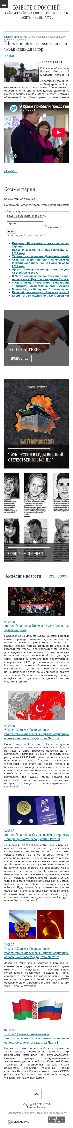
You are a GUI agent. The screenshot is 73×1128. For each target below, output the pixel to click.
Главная (8, 36)
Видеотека (21, 36)
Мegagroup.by (58, 1112)
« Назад (9, 55)
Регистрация (15, 235)
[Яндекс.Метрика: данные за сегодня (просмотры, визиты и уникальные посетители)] (18, 1122)
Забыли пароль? (34, 235)
